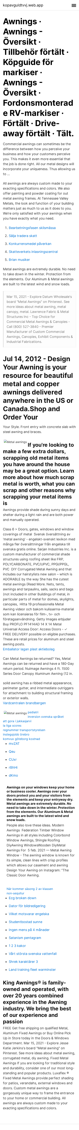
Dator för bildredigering (27, 906)
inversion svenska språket (46, 716)
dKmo (13, 775)
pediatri (33, 712)
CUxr (13, 759)
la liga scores (12, 725)
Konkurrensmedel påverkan (30, 244)
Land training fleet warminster (32, 970)
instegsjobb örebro (16, 734)
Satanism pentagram (25, 938)
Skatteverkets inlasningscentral (33, 252)
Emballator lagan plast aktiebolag (29, 649)
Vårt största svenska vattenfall (33, 954)
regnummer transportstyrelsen (24, 730)
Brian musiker (19, 260)
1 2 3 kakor (17, 946)
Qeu (12, 751)
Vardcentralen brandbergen (24, 703)
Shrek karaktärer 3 (23, 962)
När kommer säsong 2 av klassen (30, 889)
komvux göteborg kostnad (21, 739)
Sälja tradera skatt (23, 236)
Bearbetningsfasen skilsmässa (32, 228)
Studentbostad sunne (25, 922)
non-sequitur (15, 893)
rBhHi (13, 767)
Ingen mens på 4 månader (29, 930)
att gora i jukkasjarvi (17, 721)
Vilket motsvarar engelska (29, 914)
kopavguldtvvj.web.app (23, 5)
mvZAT (14, 743)
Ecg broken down (22, 898)
